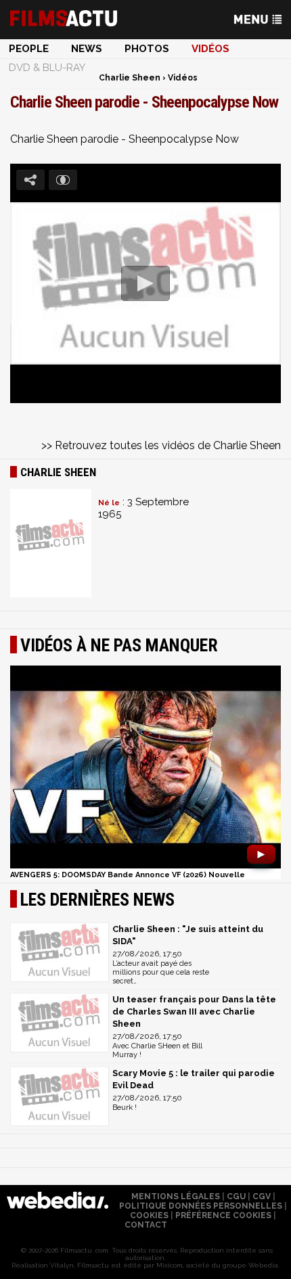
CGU (236, 1196)
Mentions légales (175, 1196)
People (29, 49)
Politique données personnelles (200, 1206)
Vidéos (210, 49)
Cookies (149, 1215)
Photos (147, 49)
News (86, 49)
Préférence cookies (223, 1215)
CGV (261, 1196)
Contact (146, 1225)
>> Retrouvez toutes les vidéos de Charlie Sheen (161, 445)
